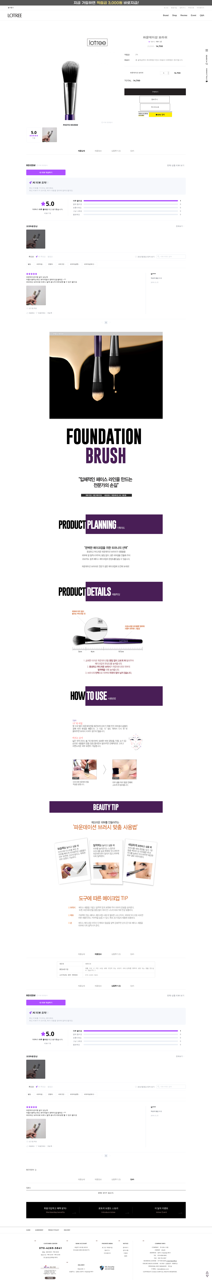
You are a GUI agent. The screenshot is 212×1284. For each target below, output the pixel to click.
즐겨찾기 (11, 7)
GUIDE (28, 1230)
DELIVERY (67, 1230)
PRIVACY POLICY (53, 1230)
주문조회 (191, 8)
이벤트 (126, 1253)
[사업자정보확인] (171, 1261)
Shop (174, 15)
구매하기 (155, 92)
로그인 (166, 8)
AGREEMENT (39, 1230)
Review (183, 15)
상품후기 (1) (115, 151)
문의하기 (125, 1247)
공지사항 (125, 1250)
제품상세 (81, 151)
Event (193, 15)
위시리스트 (155, 107)
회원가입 (174, 8)
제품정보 (98, 151)
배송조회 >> (81, 1269)
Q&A (202, 15)
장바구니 (183, 8)
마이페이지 (200, 8)
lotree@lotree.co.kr (163, 1269)
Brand (165, 15)
